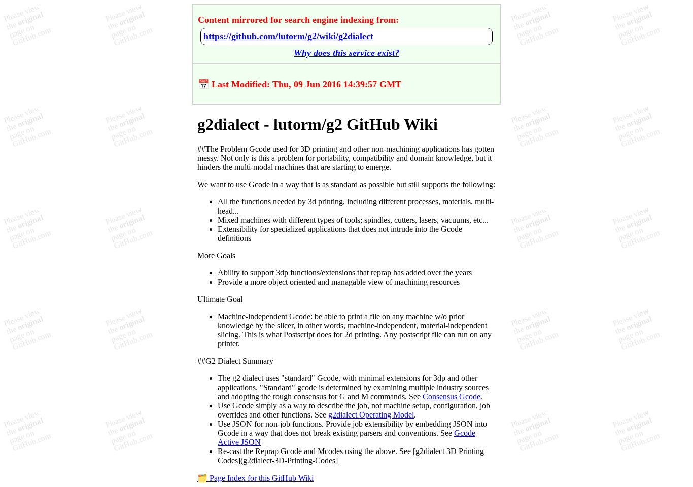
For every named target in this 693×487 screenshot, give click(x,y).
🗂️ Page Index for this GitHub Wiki (255, 478)
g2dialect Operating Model (371, 414)
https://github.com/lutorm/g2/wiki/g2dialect (288, 36)
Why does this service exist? (346, 53)
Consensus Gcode (451, 396)
